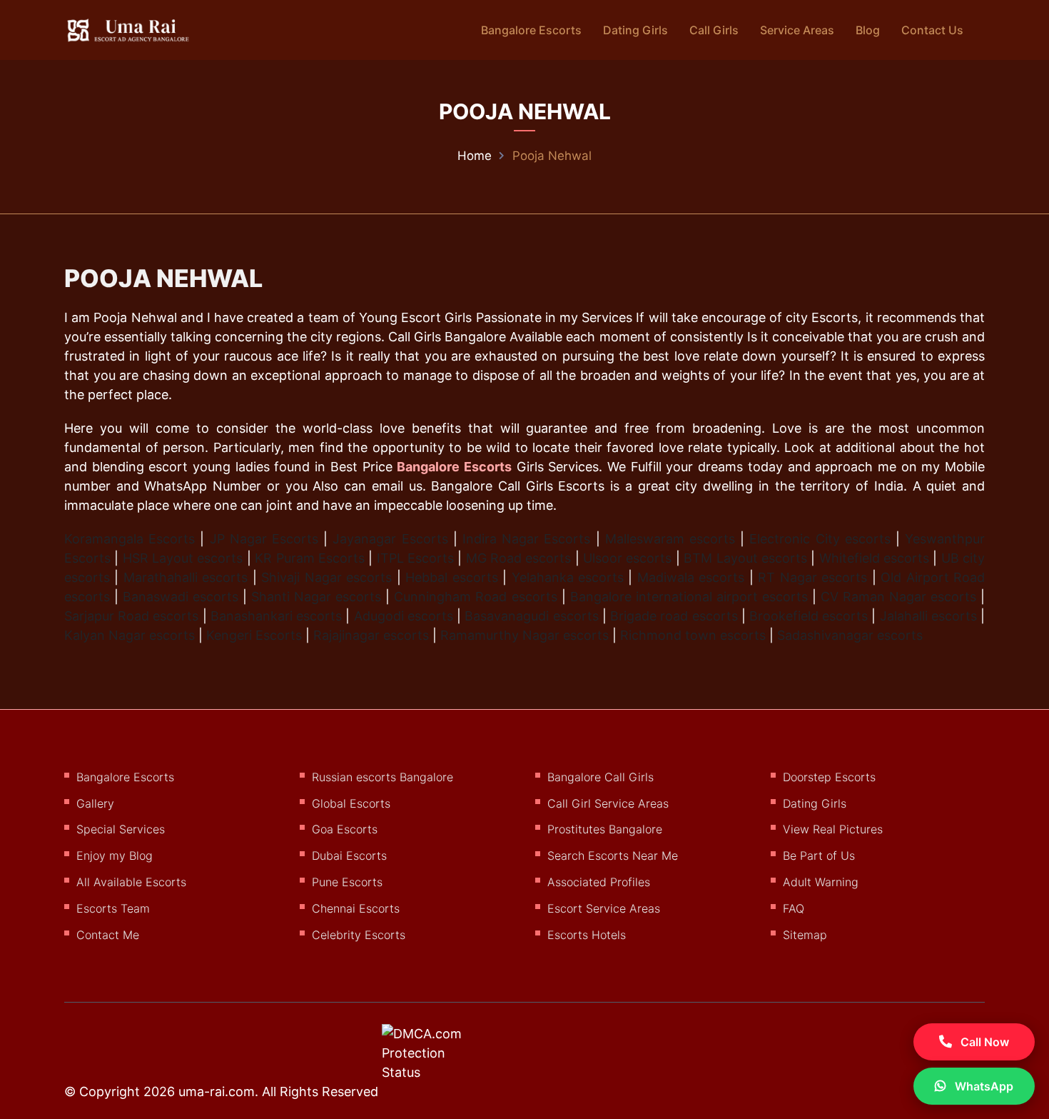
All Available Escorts (131, 882)
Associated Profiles (598, 882)
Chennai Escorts (356, 908)
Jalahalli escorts (928, 615)
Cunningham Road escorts (475, 596)
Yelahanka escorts (568, 577)
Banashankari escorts (276, 615)
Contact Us (932, 30)
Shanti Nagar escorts (316, 596)
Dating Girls (635, 30)
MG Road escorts (519, 558)
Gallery (95, 803)
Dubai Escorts (349, 855)
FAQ (793, 908)
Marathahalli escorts (185, 577)
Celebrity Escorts (358, 935)
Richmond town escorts (693, 635)
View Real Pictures (833, 829)
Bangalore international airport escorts (689, 596)
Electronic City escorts (819, 538)
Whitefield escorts (874, 558)
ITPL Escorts (415, 558)
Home (474, 156)
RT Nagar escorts (812, 577)
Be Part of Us (819, 855)
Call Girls (714, 30)
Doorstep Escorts (829, 777)
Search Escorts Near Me (612, 855)
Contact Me (107, 935)
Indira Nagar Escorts (526, 538)
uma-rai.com (216, 1091)
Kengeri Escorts (254, 635)
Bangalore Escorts (531, 30)
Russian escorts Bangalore (382, 777)
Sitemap (805, 935)
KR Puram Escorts (310, 558)
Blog (868, 30)
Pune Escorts (347, 882)
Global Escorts (351, 803)
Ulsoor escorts (627, 558)
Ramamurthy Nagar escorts (524, 635)
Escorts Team (113, 908)
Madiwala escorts (690, 577)
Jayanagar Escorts (390, 538)
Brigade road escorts (673, 615)
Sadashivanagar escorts (850, 635)
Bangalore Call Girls (600, 777)
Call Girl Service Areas (608, 803)
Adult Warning (820, 882)
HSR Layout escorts (183, 558)
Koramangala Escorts (129, 538)
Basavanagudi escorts (531, 615)
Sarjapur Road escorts (131, 615)
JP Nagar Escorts (264, 538)
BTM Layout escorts (745, 558)
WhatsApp (982, 1086)
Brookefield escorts (808, 615)
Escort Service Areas (603, 908)
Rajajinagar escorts (371, 635)
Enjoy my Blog (114, 855)
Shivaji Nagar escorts (326, 577)
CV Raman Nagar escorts (898, 596)
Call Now (983, 1042)
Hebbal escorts (451, 577)
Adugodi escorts (403, 615)
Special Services (120, 829)
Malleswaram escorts (670, 538)
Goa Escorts (344, 829)
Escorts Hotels (586, 935)
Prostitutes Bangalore (604, 829)
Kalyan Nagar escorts (129, 635)
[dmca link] (441, 1058)
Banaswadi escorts (180, 596)
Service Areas (797, 30)
